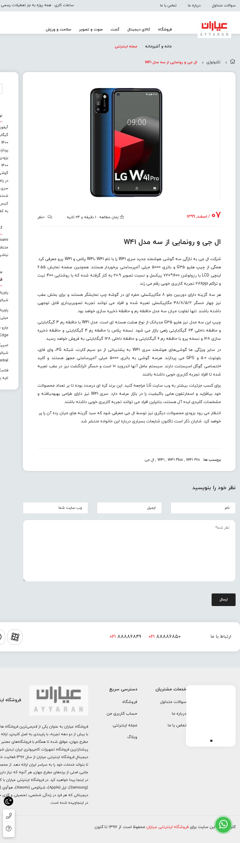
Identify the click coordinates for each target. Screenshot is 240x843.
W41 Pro (193, 460)
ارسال (224, 599)
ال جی (149, 460)
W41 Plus (175, 460)
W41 (160, 460)
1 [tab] (211, 741)
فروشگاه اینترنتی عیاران (167, 827)
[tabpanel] (211, 714)
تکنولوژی (213, 62)
